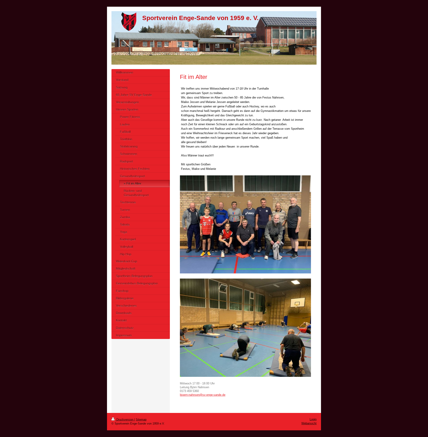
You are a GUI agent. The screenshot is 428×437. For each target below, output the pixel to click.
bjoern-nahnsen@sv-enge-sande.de (202, 394)
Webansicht (309, 423)
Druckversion (124, 419)
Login (313, 419)
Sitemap (141, 419)
